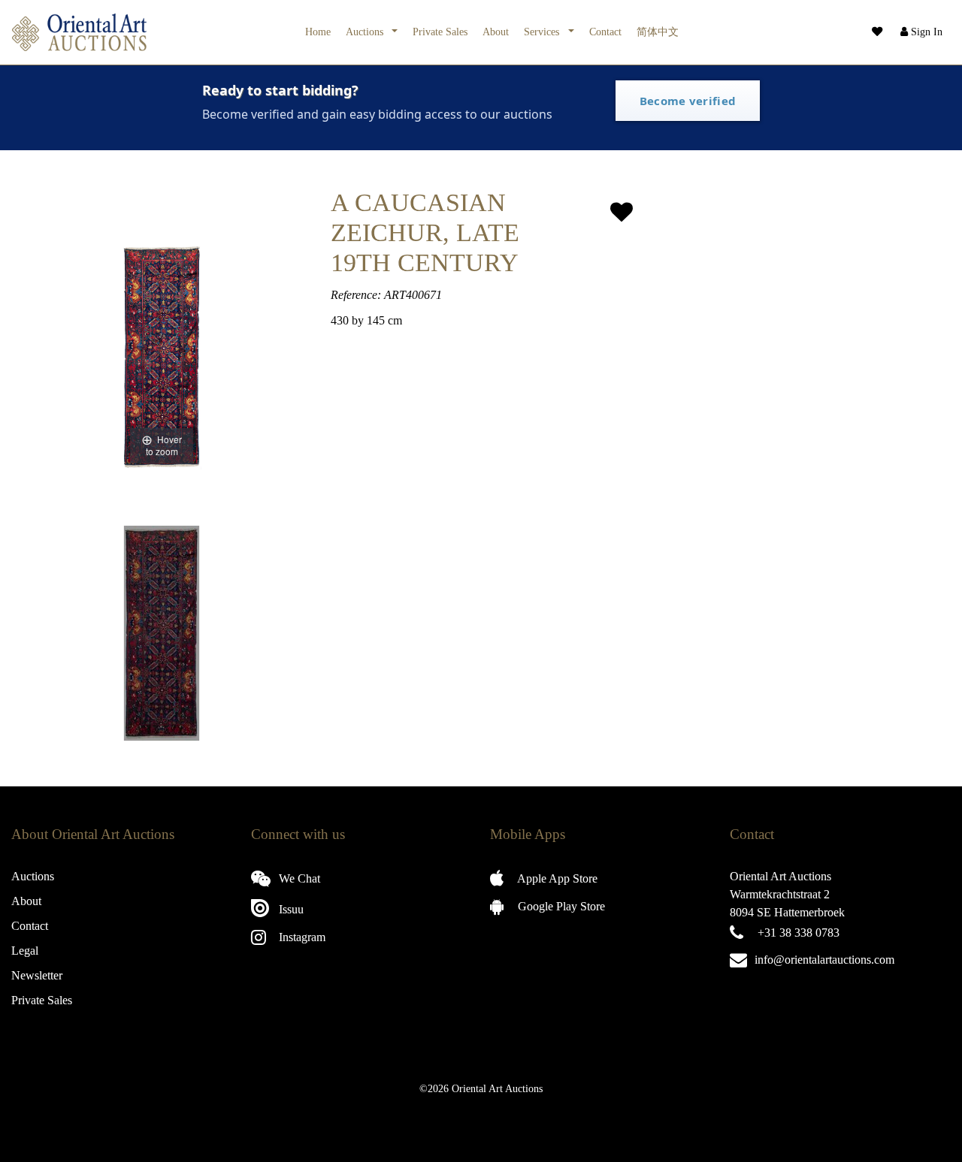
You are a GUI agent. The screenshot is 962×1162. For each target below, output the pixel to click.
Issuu (290, 909)
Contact (605, 32)
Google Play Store (560, 906)
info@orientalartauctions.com (824, 959)
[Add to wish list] (621, 212)
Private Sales (440, 32)
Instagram (300, 937)
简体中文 (658, 32)
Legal (24, 950)
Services (543, 32)
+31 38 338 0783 (798, 932)
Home (318, 32)
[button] (920, 32)
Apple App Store (556, 878)
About (496, 32)
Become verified (688, 100)
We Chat (298, 878)
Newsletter (36, 975)
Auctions (366, 32)
